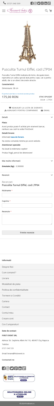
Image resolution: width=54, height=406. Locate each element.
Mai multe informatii (11, 161)
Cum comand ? (9, 272)
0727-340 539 (13, 3)
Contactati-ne (8, 360)
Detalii (5, 117)
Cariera (5, 301)
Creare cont (8, 318)
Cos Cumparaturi (10, 324)
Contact (6, 307)
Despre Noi (7, 266)
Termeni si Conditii (11, 295)
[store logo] (19, 10)
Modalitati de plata (11, 284)
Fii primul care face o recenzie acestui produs (18, 94)
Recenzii (5, 175)
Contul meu (7, 312)
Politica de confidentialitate (15, 289)
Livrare (5, 278)
